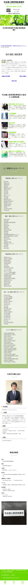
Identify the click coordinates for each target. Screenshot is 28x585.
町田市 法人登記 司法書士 (10, 345)
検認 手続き (6, 228)
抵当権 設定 (6, 266)
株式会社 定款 (7, 295)
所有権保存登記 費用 (8, 267)
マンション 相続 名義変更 (10, 272)
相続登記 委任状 (7, 286)
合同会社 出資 (7, 302)
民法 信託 (6, 196)
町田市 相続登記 (7, 352)
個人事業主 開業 (7, 308)
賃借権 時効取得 (7, 276)
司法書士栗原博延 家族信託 (10, 349)
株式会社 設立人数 (8, 301)
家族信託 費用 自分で (9, 201)
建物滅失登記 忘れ (8, 279)
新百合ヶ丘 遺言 (7, 357)
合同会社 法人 (7, 304)
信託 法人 (6, 190)
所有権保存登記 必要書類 (9, 278)
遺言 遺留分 (6, 248)
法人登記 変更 (7, 314)
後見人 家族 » (23, 76)
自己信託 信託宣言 (8, 208)
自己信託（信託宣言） (7, 60)
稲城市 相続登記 (7, 342)
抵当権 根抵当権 (7, 261)
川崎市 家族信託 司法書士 (10, 361)
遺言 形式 (6, 246)
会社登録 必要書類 (8, 298)
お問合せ (13, 575)
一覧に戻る (14, 80)
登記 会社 (6, 320)
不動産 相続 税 (7, 263)
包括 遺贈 (6, 245)
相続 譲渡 (6, 307)
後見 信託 (6, 181)
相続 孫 (5, 240)
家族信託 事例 (7, 189)
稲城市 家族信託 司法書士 (10, 334)
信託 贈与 (6, 192)
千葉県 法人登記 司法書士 (10, 354)
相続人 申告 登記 (8, 270)
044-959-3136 (15, 6)
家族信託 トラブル (8, 187)
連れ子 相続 (6, 219)
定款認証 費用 (7, 299)
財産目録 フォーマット (9, 243)
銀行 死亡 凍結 (7, 239)
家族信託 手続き (7, 199)
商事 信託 (6, 186)
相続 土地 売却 (7, 281)
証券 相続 (6, 231)
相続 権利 (6, 226)
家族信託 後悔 (7, 205)
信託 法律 (6, 193)
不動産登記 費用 (7, 275)
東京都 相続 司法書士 (9, 346)
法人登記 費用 (7, 313)
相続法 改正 (6, 237)
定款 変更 (6, 323)
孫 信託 (5, 207)
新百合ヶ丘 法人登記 (8, 337)
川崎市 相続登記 (7, 336)
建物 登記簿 (6, 284)
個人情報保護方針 (5, 575)
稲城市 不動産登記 (8, 351)
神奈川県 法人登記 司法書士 (10, 348)
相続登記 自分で (7, 257)
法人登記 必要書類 (8, 296)
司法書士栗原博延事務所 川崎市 (11, 355)
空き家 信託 (6, 210)
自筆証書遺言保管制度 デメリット (11, 234)
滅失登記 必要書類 (8, 258)
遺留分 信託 (6, 183)
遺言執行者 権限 (7, 230)
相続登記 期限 (7, 283)
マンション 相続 (7, 269)
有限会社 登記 (7, 310)
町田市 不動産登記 (8, 339)
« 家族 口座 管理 (5, 76)
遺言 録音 (6, 233)
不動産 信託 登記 (8, 204)
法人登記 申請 (7, 317)
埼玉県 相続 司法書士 (9, 343)
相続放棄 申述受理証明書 (9, 222)
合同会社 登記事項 (8, 311)
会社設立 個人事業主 (8, 322)
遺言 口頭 (6, 223)
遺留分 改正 (6, 225)
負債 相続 (6, 220)
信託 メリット (7, 195)
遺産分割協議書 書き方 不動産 (11, 236)
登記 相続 (6, 264)
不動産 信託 (6, 184)
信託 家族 (6, 198)
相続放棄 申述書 (7, 242)
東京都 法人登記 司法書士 (10, 340)
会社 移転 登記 (7, 316)
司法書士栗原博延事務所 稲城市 (11, 358)
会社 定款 (6, 305)
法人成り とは (7, 319)
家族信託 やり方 (7, 202)
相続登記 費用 (7, 260)
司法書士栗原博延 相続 (9, 333)
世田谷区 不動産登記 (8, 360)
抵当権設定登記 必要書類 (9, 273)
